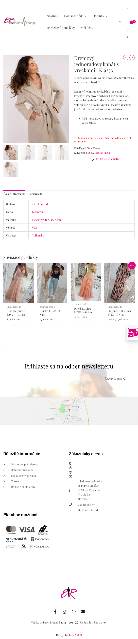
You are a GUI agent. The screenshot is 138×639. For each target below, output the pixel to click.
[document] (69, 319)
